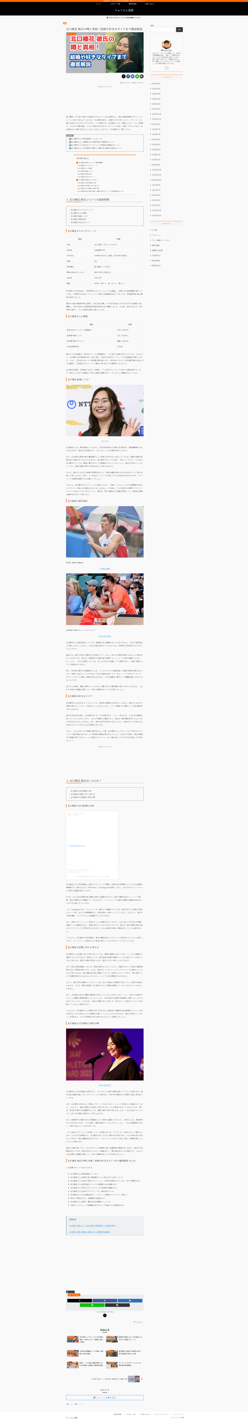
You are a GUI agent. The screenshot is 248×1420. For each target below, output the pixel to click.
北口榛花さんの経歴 (85, 168)
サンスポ (104, 441)
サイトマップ (179, 1414)
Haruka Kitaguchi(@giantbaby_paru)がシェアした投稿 (92, 876)
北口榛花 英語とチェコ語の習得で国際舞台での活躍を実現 (92, 1225)
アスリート (71, 1292)
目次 (81, 158)
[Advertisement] (105, 101)
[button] (142, 76)
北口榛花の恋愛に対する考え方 (89, 186)
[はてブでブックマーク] (133, 76)
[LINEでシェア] (137, 76)
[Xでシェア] (124, 76)
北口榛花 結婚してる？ (86, 171)
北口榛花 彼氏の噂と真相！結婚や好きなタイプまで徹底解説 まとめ (101, 191)
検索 (152, 25)
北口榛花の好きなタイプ (87, 177)
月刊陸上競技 (105, 568)
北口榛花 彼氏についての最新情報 (90, 162)
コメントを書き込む (106, 1397)
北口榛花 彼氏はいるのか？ (88, 180)
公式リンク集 (131, 1414)
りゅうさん (167, 50)
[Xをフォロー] (105, 1315)
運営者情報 (118, 1414)
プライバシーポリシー (162, 1414)
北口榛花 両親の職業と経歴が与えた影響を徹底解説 (89, 1232)
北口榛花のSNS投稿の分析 (87, 183)
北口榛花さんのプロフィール (88, 165)
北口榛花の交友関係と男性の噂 (89, 188)
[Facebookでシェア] (128, 76)
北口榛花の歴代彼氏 (85, 174)
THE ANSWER (105, 636)
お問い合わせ (145, 1414)
